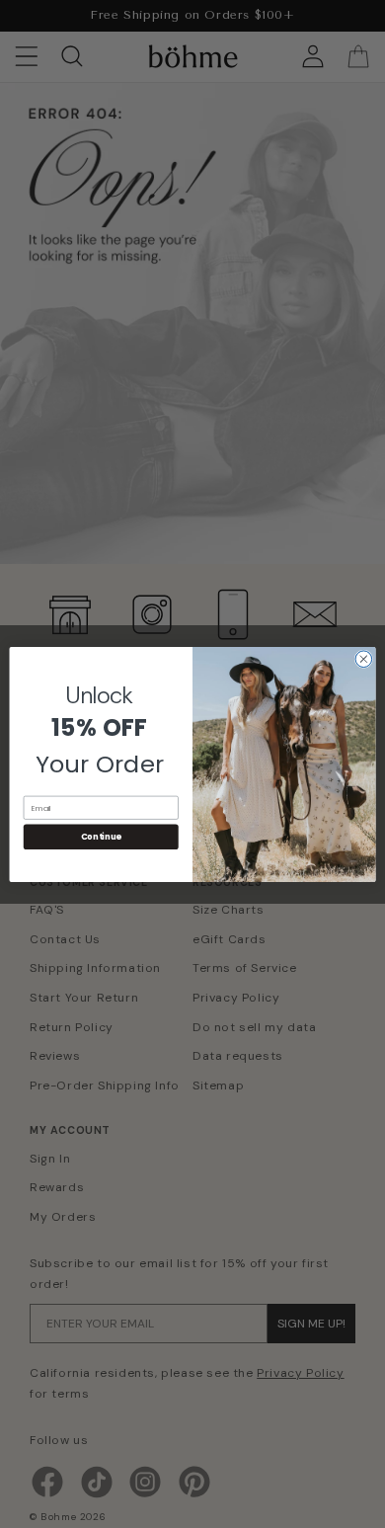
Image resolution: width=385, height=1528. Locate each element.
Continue (101, 837)
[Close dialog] (363, 658)
